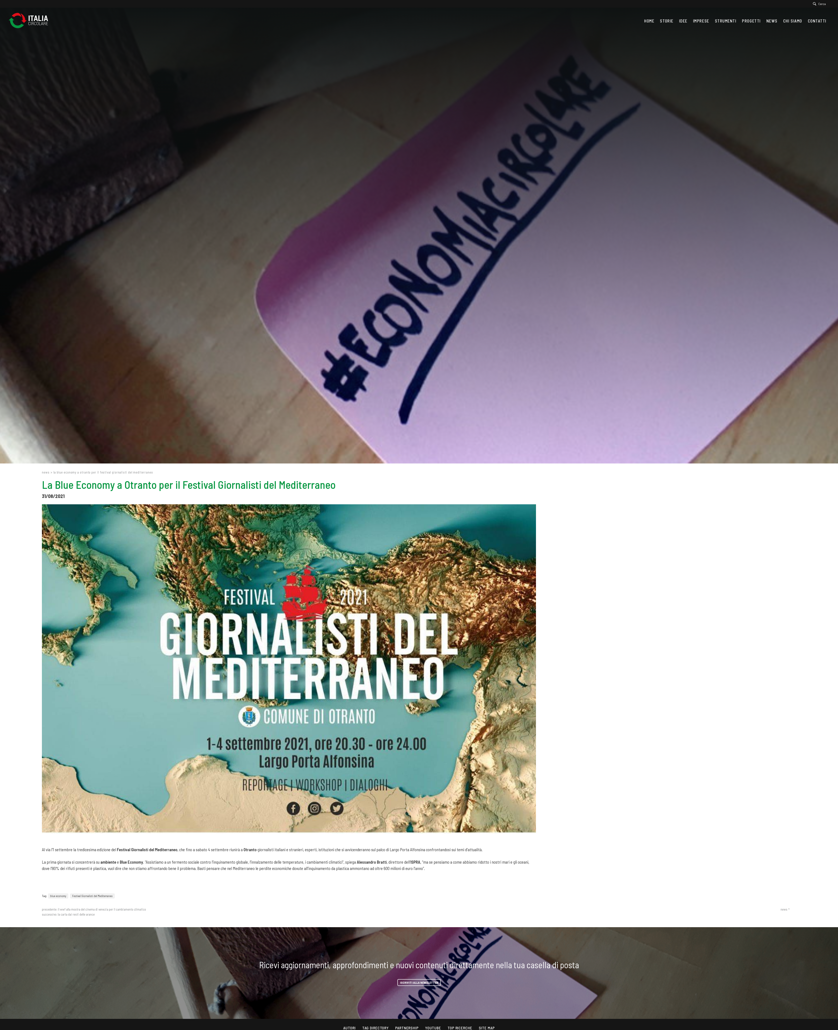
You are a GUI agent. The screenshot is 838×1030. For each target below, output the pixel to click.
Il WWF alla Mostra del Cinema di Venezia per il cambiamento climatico (102, 909)
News (46, 472)
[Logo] (30, 21)
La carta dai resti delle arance (76, 914)
